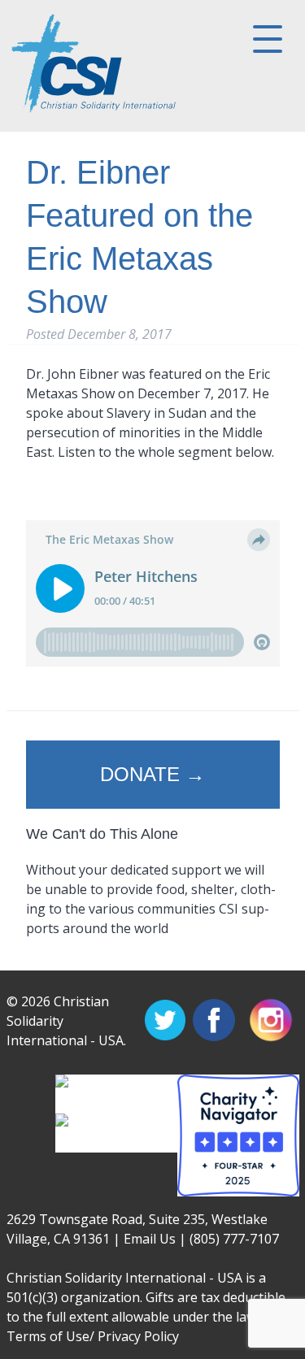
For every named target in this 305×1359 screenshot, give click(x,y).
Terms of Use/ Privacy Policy (93, 1336)
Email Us (150, 1239)
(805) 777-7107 (234, 1239)
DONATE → (152, 774)
